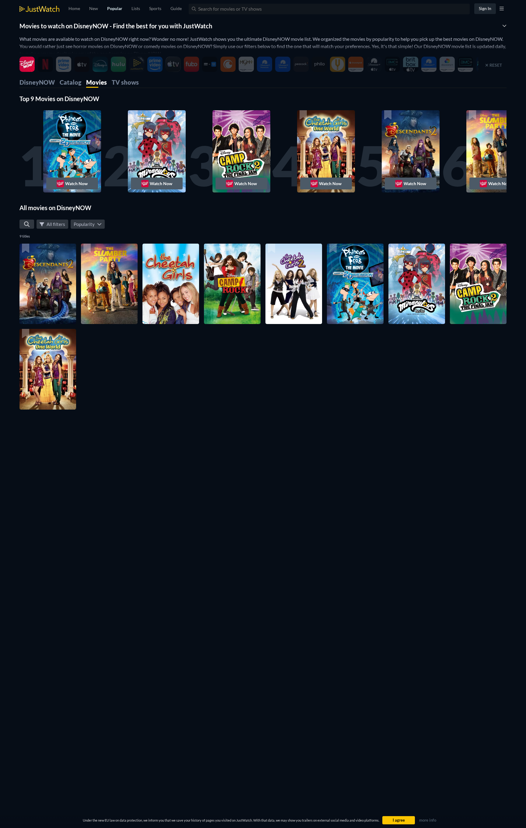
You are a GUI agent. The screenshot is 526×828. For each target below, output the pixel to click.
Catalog (70, 82)
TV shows (125, 82)
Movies (96, 82)
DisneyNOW (37, 82)
